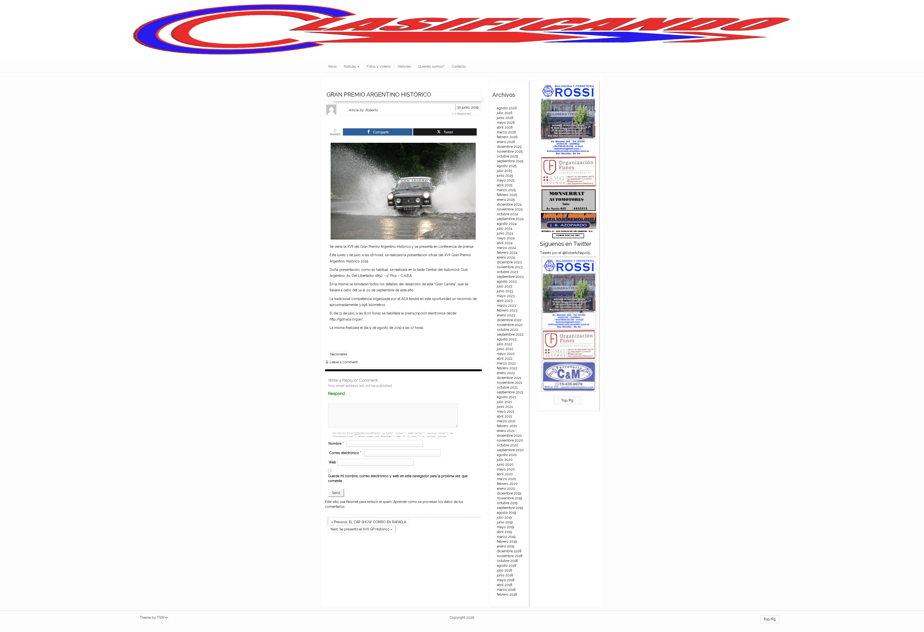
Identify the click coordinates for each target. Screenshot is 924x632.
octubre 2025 (507, 156)
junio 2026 (505, 118)
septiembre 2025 (510, 161)
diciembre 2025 (509, 147)
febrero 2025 (507, 195)
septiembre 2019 (510, 508)
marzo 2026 (506, 132)
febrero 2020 (507, 484)
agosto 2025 (506, 166)
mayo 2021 (505, 411)
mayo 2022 (506, 354)
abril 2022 (505, 358)
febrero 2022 (507, 368)
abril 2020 (505, 474)
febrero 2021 (507, 426)
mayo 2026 (506, 122)
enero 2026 (506, 142)
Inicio (332, 66)
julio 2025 (504, 171)
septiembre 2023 (510, 277)
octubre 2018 (507, 561)
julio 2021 (504, 402)
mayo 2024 (506, 238)
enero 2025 (506, 200)
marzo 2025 (506, 190)
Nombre (336, 443)
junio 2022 (505, 349)
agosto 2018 (506, 565)
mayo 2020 (506, 469)
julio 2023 (504, 286)
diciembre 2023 (509, 262)
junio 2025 (505, 175)
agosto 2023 (507, 281)
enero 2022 (506, 373)
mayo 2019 (505, 527)
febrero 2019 (507, 541)
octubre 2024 (507, 214)
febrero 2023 (507, 310)
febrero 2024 (507, 252)
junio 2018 (505, 575)
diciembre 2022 (509, 320)
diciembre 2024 (509, 204)
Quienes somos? (431, 66)
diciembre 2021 (509, 378)
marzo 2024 (506, 248)
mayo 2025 (505, 180)
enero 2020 (506, 488)
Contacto (459, 66)
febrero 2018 (507, 594)
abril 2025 (504, 185)
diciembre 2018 (509, 551)
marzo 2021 (506, 421)
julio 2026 (505, 113)
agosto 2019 (506, 513)
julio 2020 (505, 460)
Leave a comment (342, 362)
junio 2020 (505, 464)
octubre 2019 (507, 503)
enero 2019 (505, 546)
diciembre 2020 (509, 435)
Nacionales (338, 354)
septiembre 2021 (510, 392)
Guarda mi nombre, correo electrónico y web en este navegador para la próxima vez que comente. (398, 478)
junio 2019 (505, 522)
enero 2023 (506, 315)
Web (332, 462)
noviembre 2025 (509, 151)
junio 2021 (505, 407)
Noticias (350, 66)
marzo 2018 (506, 590)
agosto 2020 (507, 455)
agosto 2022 (507, 339)
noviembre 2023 (510, 267)
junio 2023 (505, 291)
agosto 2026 (507, 108)
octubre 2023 (507, 272)
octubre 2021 (507, 387)
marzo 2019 (506, 537)
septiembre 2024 (510, 219)
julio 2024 (504, 228)
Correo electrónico (345, 453)
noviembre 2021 (509, 382)
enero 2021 (505, 431)
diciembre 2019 (509, 493)
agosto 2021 (506, 397)
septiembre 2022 (510, 334)
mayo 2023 (506, 296)
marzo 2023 (506, 305)
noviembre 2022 (510, 325)
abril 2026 (505, 127)
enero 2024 (506, 257)
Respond (345, 393)
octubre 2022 (507, 330)
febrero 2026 (507, 137)
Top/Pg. (567, 400)
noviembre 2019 (509, 498)
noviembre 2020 (510, 440)
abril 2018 (504, 585)
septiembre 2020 (510, 450)
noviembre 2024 (510, 209)
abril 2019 (504, 532)
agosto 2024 (507, 224)
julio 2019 (504, 517)
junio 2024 (505, 233)
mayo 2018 (505, 580)
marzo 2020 (506, 479)
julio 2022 (504, 344)
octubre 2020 (507, 445)
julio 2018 (504, 570)
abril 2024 (505, 243)
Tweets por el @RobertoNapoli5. (565, 253)
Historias (404, 66)
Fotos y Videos (379, 66)
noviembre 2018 (509, 556)
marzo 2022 (506, 363)
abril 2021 (504, 416)
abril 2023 (505, 301)
